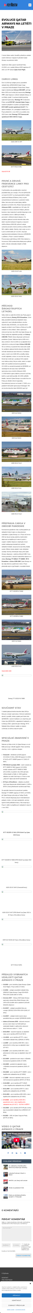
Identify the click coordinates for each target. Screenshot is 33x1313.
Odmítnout (16, 1300)
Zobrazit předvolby (16, 1305)
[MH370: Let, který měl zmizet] (5, 1181)
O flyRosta (5, 1273)
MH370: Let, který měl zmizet (18, 1180)
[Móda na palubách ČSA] (5, 1189)
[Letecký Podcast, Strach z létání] (5, 1174)
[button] (30, 1283)
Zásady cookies (10, 1309)
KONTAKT (5, 1278)
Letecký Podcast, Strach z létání (17, 1174)
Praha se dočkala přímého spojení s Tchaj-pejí (17, 1196)
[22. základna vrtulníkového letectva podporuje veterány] (5, 1167)
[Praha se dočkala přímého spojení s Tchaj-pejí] (5, 1196)
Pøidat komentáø (23, 1255)
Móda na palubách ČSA (16, 1188)
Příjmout (16, 1295)
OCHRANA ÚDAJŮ (20, 1309)
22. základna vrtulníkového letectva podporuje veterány (18, 1166)
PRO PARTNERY (7, 1280)
